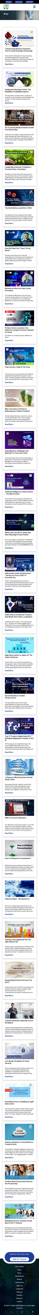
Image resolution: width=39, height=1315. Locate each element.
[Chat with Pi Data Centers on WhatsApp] (27, 1312)
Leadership (19, 1289)
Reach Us (19, 1298)
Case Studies (19, 1267)
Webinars (8, 2)
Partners (19, 1295)
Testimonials (19, 1282)
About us (19, 1286)
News (19, 1273)
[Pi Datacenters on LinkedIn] (6, 1312)
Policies (19, 1301)
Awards (19, 1279)
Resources (19, 2)
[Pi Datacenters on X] (11, 1311)
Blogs (19, 1270)
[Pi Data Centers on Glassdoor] (33, 1312)
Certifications (19, 1276)
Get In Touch (19, 1259)
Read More (9, 64)
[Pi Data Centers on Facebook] (16, 1312)
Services (19, 1292)
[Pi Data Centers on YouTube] (22, 1312)
